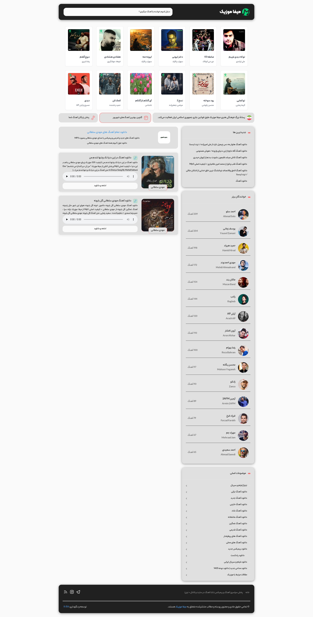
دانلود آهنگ (241, 181)
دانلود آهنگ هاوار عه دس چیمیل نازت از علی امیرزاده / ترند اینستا (218, 145)
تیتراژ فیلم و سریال (239, 485)
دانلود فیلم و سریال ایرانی (235, 562)
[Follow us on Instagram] (72, 593)
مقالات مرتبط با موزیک (237, 575)
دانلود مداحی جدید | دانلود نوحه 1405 (230, 568)
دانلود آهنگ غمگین (238, 524)
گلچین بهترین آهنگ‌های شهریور (127, 117)
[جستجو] (67, 11)
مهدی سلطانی (158, 187)
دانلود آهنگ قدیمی (238, 530)
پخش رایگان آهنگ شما (79, 117)
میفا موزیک (181, 607)
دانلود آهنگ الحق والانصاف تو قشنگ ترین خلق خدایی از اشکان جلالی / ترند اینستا (216, 173)
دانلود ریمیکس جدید (237, 549)
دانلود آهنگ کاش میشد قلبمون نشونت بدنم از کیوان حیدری (220, 158)
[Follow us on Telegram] (78, 593)
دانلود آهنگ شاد (239, 511)
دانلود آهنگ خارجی (238, 504)
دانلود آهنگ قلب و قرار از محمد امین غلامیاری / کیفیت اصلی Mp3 (218, 164)
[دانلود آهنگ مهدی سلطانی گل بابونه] (158, 215)
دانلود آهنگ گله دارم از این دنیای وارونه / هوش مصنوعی (221, 151)
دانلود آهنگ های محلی (236, 543)
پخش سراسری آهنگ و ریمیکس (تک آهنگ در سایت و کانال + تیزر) (214, 593)
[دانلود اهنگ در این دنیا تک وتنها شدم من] (158, 172)
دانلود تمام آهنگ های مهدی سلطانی (107, 132)
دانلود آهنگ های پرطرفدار (235, 536)
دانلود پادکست (238, 556)
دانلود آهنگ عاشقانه (237, 517)
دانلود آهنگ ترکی (239, 492)
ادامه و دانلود (100, 186)
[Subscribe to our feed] (65, 593)
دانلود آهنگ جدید (239, 498)
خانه (247, 593)
